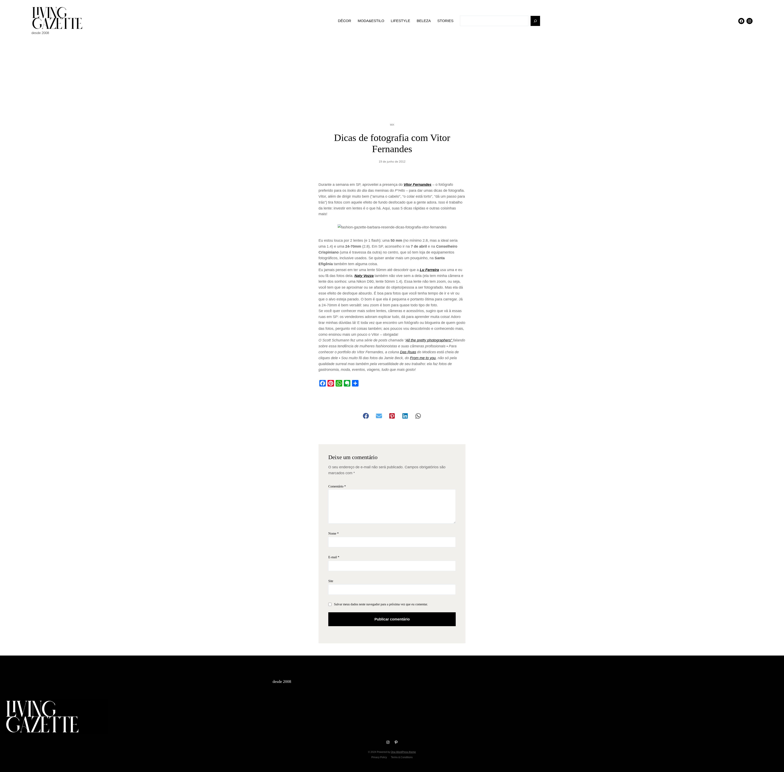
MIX (392, 124)
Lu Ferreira (429, 270)
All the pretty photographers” (429, 340)
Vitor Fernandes (417, 185)
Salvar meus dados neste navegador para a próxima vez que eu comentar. (381, 604)
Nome (333, 533)
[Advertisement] (392, 75)
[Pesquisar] (535, 21)
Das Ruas (408, 352)
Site (330, 581)
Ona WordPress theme (403, 752)
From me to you (423, 358)
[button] (365, 415)
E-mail (333, 557)
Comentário (337, 486)
